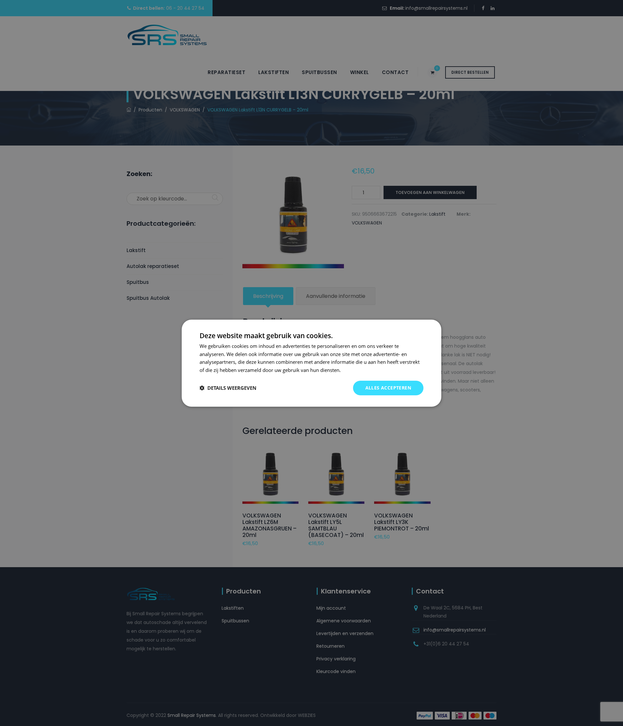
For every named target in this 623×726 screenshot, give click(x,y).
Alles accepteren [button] (388, 388)
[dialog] (311, 362)
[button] (228, 387)
